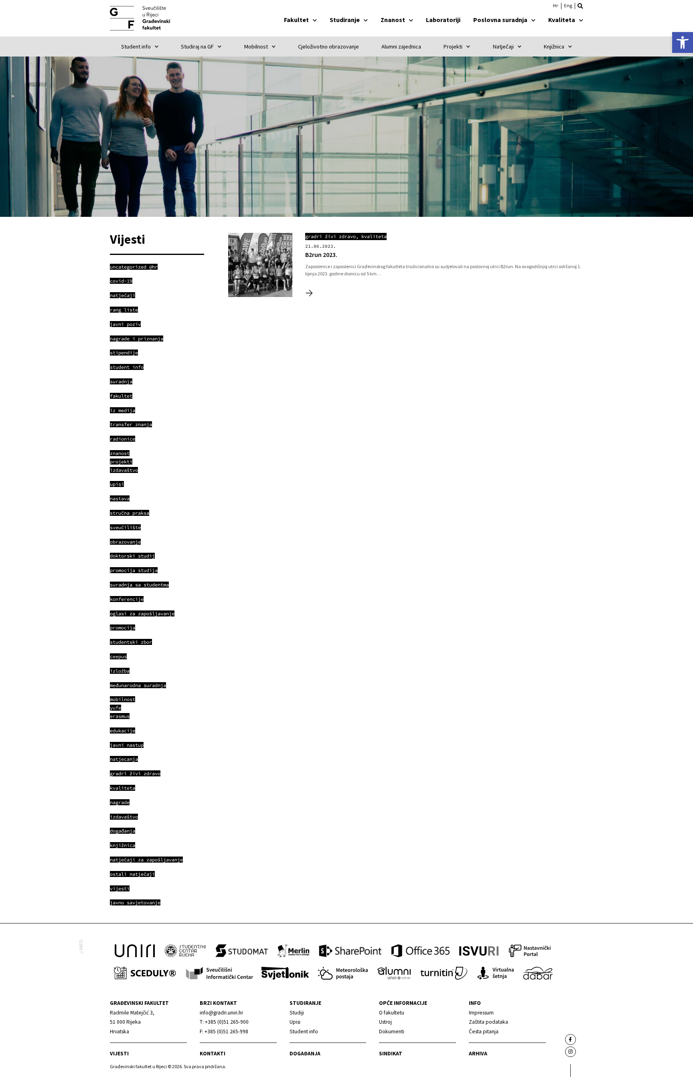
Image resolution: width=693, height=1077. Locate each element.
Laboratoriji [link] (443, 20)
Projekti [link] (453, 46)
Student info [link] (136, 46)
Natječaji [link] (503, 46)
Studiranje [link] (345, 20)
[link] (682, 42)
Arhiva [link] (478, 1053)
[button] (580, 6)
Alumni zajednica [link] (401, 46)
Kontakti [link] (212, 1053)
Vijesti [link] (119, 1053)
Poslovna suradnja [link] (500, 20)
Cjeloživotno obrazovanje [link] (328, 46)
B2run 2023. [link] (321, 255)
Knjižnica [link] (554, 46)
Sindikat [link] (390, 1053)
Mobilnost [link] (256, 46)
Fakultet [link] (296, 20)
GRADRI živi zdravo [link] (330, 236)
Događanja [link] (305, 1053)
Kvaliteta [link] (561, 20)
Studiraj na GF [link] (197, 46)
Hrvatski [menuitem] (556, 5)
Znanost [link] (393, 20)
